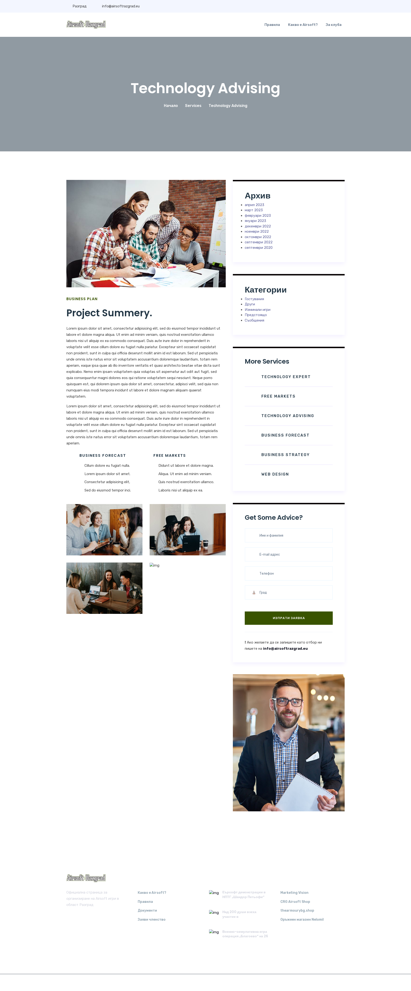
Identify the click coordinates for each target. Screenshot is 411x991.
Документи (147, 911)
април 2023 (254, 205)
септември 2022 (259, 242)
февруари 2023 (258, 215)
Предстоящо (256, 315)
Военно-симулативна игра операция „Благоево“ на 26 (245, 934)
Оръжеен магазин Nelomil (302, 920)
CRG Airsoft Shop (295, 902)
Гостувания (254, 299)
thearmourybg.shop (297, 911)
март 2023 (254, 210)
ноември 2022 (257, 231)
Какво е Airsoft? (303, 25)
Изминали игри (257, 310)
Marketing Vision (294, 893)
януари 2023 (255, 221)
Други (250, 304)
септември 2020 (259, 247)
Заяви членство (152, 920)
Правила (272, 25)
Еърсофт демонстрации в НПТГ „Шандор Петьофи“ (244, 894)
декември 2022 (258, 226)
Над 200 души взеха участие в (239, 914)
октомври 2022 (258, 237)
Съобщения (254, 320)
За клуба (334, 25)
